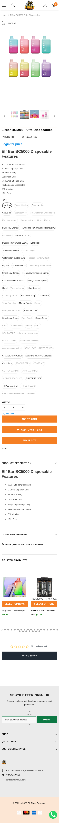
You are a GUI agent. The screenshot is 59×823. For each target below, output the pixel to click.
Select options (15, 604)
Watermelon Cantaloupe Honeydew (39, 228)
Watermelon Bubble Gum (13, 258)
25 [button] (39, 631)
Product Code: (8, 137)
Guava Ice (6, 213)
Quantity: (6, 402)
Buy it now (30, 440)
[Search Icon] (13, 5)
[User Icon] (45, 5)
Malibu (47, 220)
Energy (38, 303)
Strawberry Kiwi (19, 265)
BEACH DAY (30, 348)
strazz (37, 326)
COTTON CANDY (10, 371)
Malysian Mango (9, 220)
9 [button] (28, 629)
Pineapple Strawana (11, 311)
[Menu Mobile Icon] (4, 5)
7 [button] (21, 629)
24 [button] (36, 631)
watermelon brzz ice (29, 341)
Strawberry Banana (11, 273)
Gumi (4, 288)
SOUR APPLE (8, 333)
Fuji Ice (5, 265)
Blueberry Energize (11, 228)
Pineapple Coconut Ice (30, 220)
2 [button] (5, 629)
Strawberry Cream (10, 318)
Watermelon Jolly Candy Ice (38, 356)
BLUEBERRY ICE (34, 378)
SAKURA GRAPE (29, 371)
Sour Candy (27, 318)
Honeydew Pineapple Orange (36, 273)
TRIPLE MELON (27, 386)
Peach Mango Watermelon (43, 213)
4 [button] (11, 629)
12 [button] (38, 629)
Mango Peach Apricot (37, 280)
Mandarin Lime (30, 311)
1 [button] (1, 629)
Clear (4, 326)
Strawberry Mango (10, 250)
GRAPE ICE (38, 363)
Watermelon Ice (17, 288)
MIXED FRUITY (46, 348)
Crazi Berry (7, 363)
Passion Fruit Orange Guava (15, 243)
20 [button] (23, 631)
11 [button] (34, 629)
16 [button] (51, 629)
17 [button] (54, 629)
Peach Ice (6, 205)
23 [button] (33, 631)
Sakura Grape (28, 250)
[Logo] (29, 5)
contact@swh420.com (16, 780)
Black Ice (35, 243)
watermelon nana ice (11, 348)
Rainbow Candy (28, 295)
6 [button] (18, 629)
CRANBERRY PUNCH (12, 356)
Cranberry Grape (9, 295)
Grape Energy (42, 318)
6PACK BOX (51, 599)
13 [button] (41, 629)
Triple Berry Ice (9, 303)
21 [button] (26, 631)
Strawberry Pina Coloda (40, 265)
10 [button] (31, 629)
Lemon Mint (44, 295)
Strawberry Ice (21, 213)
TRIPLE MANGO (9, 386)
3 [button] (8, 629)
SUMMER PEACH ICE (12, 378)
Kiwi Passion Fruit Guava (13, 280)
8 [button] (24, 629)
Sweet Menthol (21, 205)
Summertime (16, 326)
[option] (29, 58)
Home (4, 15)
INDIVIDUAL (37, 599)
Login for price (12, 144)
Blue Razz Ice (34, 288)
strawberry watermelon (28, 333)
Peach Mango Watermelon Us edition (19, 393)
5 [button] (15, 629)
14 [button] (44, 629)
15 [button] (47, 629)
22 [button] (29, 631)
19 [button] (19, 631)
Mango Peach (25, 303)
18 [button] (57, 629)
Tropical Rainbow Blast (38, 258)
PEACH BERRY (23, 363)
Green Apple (37, 205)
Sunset (28, 326)
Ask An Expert (34, 544)
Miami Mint (7, 235)
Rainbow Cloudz (22, 235)
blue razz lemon (9, 341)
